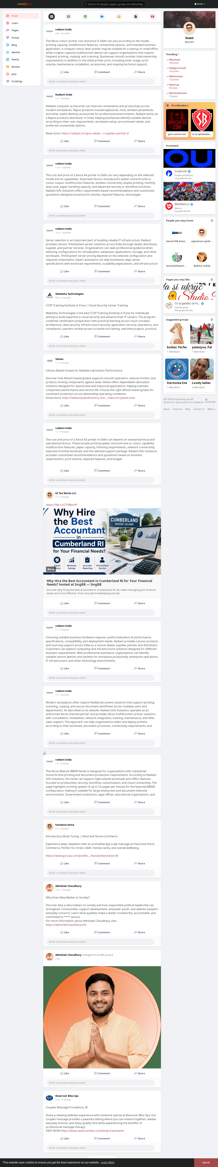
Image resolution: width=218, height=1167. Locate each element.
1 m (57, 98)
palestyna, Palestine (204, 347)
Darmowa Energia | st (179, 383)
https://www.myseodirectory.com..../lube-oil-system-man (98, 398)
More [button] (211, 409)
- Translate (65, 33)
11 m (57, 167)
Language (210, 401)
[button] (114, 4)
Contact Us (199, 409)
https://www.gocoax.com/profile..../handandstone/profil (82, 856)
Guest (189, 38)
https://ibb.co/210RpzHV (61, 505)
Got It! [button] (206, 1162)
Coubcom (181, 171)
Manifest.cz (182, 204)
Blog (187, 409)
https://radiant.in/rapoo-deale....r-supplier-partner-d (95, 133)
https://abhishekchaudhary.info (66, 925)
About (167, 409)
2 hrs (57, 889)
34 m (57, 297)
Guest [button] (199, 3)
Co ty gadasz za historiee (187, 303)
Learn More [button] (107, 1162)
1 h (56, 362)
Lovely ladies (201, 383)
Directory (177, 409)
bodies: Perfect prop (179, 347)
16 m (57, 232)
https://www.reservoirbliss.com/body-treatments (92, 1131)
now (57, 33)
